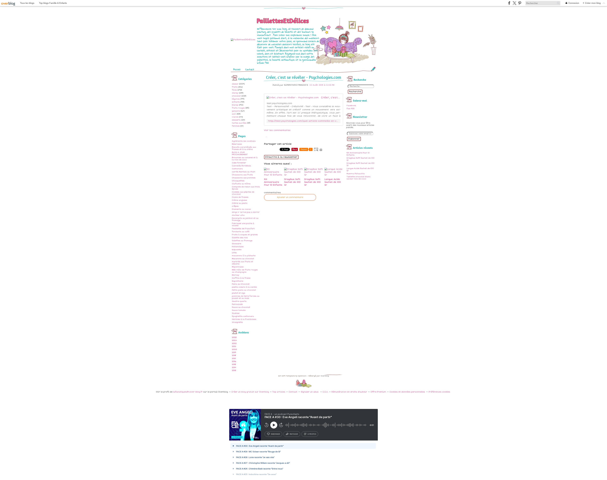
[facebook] (509, 3)
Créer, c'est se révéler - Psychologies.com (303, 77)
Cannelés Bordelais (241, 166)
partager (294, 434)
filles (234, 90)
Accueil (236, 69)
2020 (234, 349)
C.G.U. (325, 392)
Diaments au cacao (241, 209)
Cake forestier (239, 163)
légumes (236, 99)
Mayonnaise (237, 267)
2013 (234, 370)
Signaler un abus (310, 392)
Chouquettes (238, 181)
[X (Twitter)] (514, 3)
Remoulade (237, 304)
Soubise (235, 313)
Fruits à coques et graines (245, 235)
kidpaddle (236, 250)
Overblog (325, 376)
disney (235, 93)
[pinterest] (520, 3)
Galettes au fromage (242, 241)
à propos (312, 434)
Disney (235, 105)
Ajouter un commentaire (290, 197)
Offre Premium (378, 392)
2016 (234, 361)
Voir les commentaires (277, 130)
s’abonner (275, 434)
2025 (234, 337)
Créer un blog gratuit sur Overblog (250, 392)
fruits (234, 87)
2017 (234, 358)
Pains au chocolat (240, 284)
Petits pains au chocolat (244, 290)
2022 (234, 343)
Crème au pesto (239, 203)
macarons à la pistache (243, 256)
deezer (235, 84)
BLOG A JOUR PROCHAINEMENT (240, 153)
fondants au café (240, 232)
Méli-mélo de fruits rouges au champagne (245, 271)
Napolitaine (237, 281)
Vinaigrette (237, 322)
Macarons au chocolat (243, 259)
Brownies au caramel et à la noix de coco (244, 159)
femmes (236, 126)
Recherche (355, 91)
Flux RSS (350, 109)
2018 (234, 355)
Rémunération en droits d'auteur (349, 392)
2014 (234, 367)
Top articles (278, 392)
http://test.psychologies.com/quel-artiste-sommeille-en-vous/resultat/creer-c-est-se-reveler (303, 121)
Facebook (351, 106)
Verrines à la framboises (244, 319)
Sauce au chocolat (241, 307)
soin (234, 114)
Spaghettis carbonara (243, 316)
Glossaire (236, 244)
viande (235, 117)
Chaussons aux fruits (242, 175)
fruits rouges (238, 108)
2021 (234, 346)
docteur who (238, 215)
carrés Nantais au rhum (243, 172)
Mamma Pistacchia (355, 174)
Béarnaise (237, 144)
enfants (236, 102)
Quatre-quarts (239, 301)
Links (234, 253)
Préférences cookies (439, 392)
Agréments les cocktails (244, 141)
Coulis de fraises (240, 197)
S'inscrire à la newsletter (281, 157)
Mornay (235, 275)
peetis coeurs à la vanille (244, 287)
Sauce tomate (238, 310)
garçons (236, 111)
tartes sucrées (239, 123)
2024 (234, 340)
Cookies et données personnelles (407, 392)
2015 (234, 364)
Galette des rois (240, 238)
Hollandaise (237, 247)
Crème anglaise (239, 200)
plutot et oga (238, 293)
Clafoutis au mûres (241, 184)
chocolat (236, 96)
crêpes (235, 206)
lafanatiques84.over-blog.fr (188, 392)
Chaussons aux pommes (243, 178)
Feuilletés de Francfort (243, 229)
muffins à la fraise (241, 278)
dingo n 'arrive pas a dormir (246, 212)
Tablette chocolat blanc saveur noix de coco (358, 178)
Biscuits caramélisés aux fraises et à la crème (244, 148)
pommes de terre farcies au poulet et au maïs (245, 297)
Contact (249, 69)
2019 (234, 352)
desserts (236, 120)
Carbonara (237, 169)
